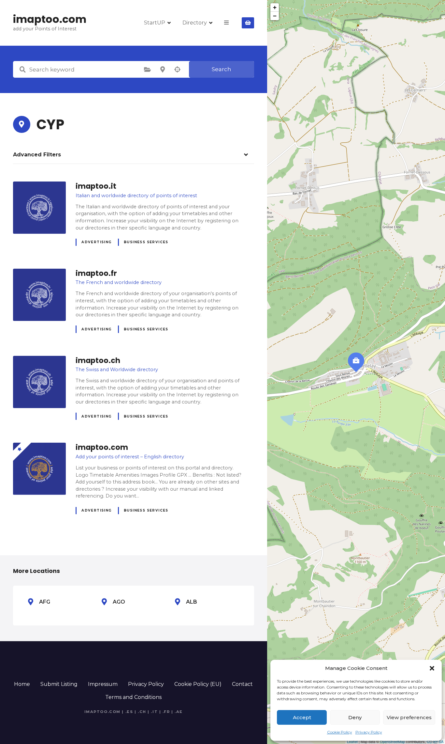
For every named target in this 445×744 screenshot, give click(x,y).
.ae (179, 711)
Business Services (146, 242)
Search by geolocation (177, 69)
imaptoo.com (49, 19)
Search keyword (22, 69)
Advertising (96, 242)
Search (221, 69)
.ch (142, 711)
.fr (166, 711)
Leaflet (352, 741)
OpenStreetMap (392, 741)
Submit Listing (59, 684)
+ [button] (275, 7)
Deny (355, 717)
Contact (242, 684)
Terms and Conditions (133, 697)
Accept (302, 717)
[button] (432, 668)
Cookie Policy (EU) (198, 684)
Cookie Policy (339, 732)
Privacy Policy (368, 732)
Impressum (103, 684)
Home (22, 684)
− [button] (275, 15)
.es (129, 711)
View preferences (409, 717)
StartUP (154, 23)
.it (154, 711)
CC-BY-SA (435, 741)
